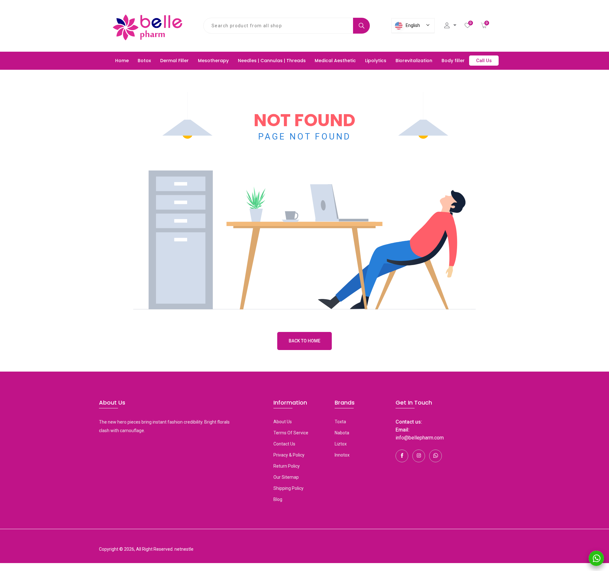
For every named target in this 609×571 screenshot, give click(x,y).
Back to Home (304, 340)
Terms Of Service (290, 432)
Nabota (342, 432)
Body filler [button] (453, 60)
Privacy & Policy (288, 454)
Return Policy (286, 466)
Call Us (484, 60)
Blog (277, 499)
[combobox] (278, 26)
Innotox (342, 454)
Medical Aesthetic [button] (335, 60)
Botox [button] (144, 60)
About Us (282, 421)
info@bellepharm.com (420, 438)
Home (122, 60)
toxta (340, 421)
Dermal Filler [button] (174, 60)
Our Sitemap (286, 477)
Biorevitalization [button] (414, 60)
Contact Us (284, 443)
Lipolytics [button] (375, 60)
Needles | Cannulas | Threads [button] (272, 60)
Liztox (341, 443)
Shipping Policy (288, 488)
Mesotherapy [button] (213, 60)
